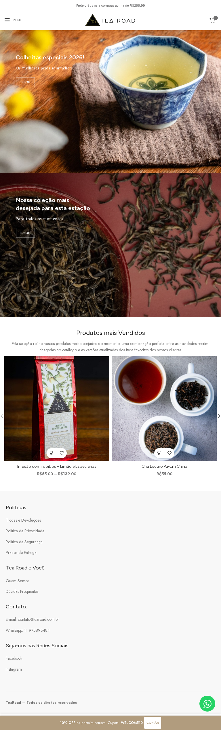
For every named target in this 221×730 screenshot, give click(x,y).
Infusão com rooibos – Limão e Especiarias (56, 466)
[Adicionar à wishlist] (62, 453)
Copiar (152, 722)
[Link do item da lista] (110, 520)
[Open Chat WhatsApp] (207, 704)
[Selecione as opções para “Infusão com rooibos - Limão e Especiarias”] (52, 453)
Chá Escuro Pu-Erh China (164, 466)
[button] (159, 453)
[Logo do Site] (110, 19)
